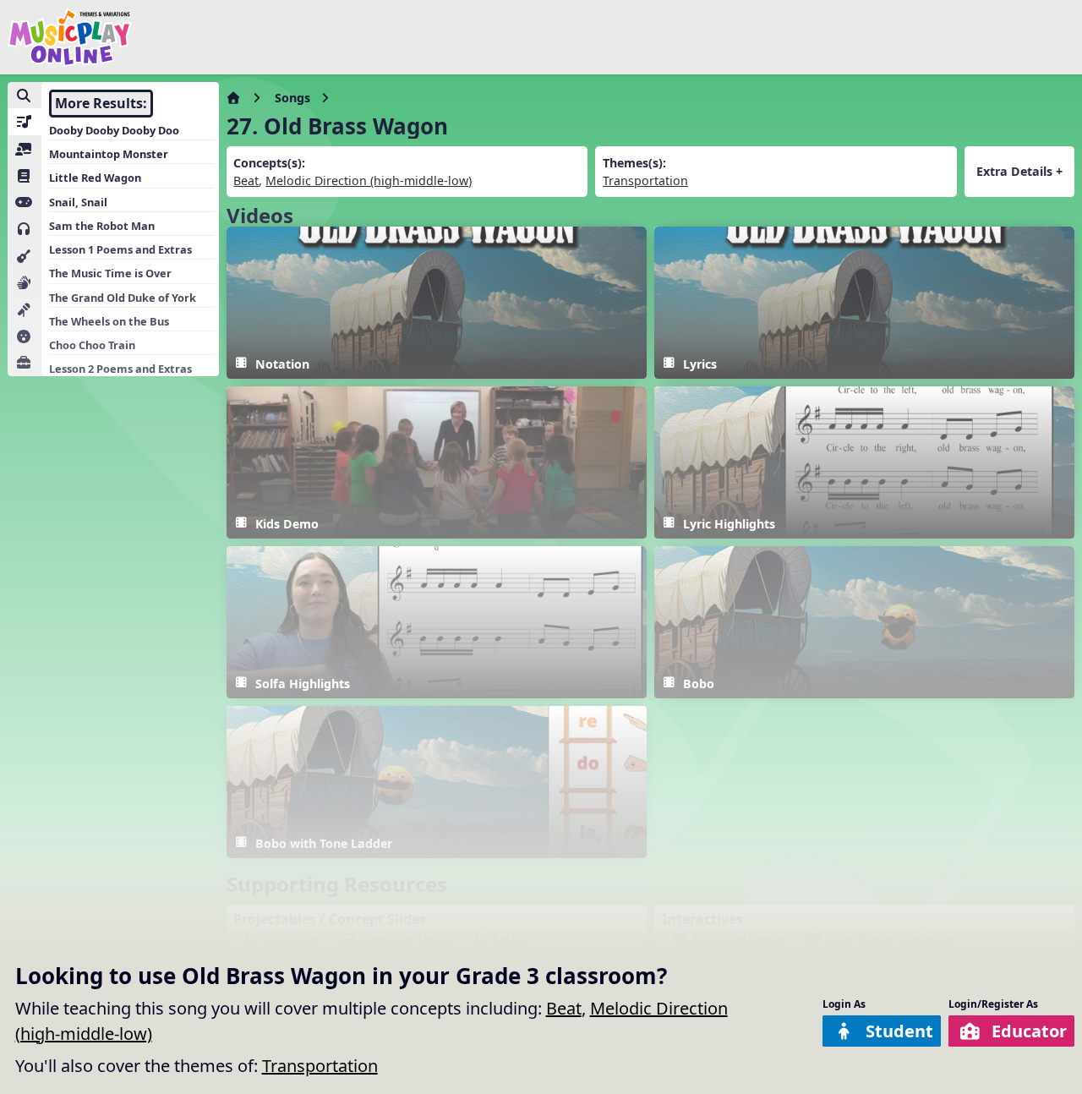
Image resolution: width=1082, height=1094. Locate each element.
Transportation (320, 1065)
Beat (564, 1008)
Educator (1029, 1031)
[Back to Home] (70, 37)
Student (899, 1031)
